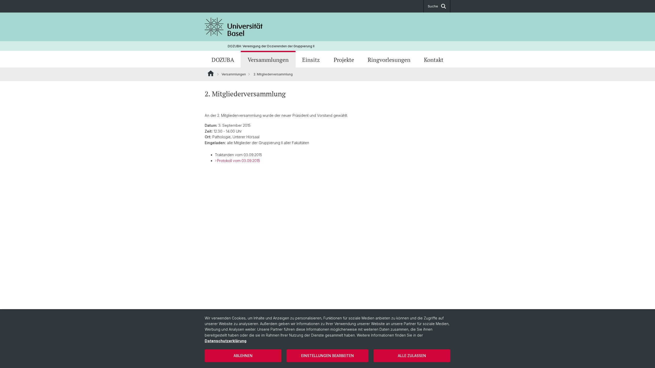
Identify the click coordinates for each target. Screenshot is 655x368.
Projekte (344, 59)
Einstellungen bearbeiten (327, 355)
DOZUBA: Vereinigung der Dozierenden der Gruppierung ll (271, 46)
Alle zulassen (412, 355)
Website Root (211, 73)
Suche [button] (433, 6)
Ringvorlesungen (389, 59)
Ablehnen (243, 355)
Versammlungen (268, 59)
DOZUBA (223, 59)
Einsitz (311, 59)
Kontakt (433, 59)
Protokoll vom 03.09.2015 (238, 160)
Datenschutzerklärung (225, 341)
